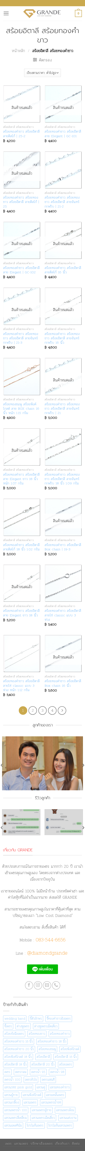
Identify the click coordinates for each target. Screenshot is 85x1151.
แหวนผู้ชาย (11, 1094)
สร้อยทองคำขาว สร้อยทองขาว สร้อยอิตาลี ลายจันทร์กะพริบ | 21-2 (62, 202)
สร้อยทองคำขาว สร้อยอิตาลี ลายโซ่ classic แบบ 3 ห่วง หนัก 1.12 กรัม (21, 685)
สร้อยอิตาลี (43, 1056)
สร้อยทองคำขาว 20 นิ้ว (19, 1049)
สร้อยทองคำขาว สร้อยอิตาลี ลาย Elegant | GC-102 (21, 270)
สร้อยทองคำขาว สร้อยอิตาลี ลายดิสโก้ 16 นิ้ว (63, 270)
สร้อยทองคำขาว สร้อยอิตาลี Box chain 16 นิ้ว (63, 683)
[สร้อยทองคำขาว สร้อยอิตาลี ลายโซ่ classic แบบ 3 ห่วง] (63, 583)
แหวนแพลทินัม (13, 1125)
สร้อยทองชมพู (47, 1049)
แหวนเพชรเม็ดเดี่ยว (43, 1117)
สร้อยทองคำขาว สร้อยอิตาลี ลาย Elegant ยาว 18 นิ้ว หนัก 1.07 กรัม (21, 479)
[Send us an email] (47, 985)
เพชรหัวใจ (31, 1079)
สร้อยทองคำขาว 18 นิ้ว (52, 1041)
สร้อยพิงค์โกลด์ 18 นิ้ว (18, 1056)
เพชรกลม (20, 1071)
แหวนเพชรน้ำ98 (51, 1102)
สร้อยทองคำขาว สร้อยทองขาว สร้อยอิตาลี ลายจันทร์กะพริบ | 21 (62, 408)
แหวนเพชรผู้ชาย (41, 1110)
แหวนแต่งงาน (68, 1117)
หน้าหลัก (18, 51)
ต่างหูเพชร (23, 1026)
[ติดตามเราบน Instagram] (38, 985)
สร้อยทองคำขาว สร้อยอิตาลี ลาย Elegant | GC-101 (63, 133)
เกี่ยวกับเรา (62, 1143)
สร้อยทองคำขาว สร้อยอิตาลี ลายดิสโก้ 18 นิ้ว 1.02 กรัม (21, 547)
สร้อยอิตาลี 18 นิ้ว (15, 1064)
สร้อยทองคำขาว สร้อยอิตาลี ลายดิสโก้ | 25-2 (21, 133)
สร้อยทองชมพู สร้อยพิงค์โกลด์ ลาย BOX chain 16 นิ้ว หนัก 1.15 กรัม (21, 408)
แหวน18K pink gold (18, 1087)
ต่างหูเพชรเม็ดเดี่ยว (46, 1026)
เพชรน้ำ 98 (57, 1071)
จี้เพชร (8, 1026)
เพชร (7, 1071)
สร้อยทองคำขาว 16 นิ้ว (18, 1041)
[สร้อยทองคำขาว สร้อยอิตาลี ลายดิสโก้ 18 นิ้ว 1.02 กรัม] (21, 517)
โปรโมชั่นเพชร (35, 1125)
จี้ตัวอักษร (36, 1018)
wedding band (14, 1018)
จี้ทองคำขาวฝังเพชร (59, 1018)
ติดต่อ (76, 1143)
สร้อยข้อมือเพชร (14, 1033)
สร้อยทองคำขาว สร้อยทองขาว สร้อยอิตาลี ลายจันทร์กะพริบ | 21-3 (20, 338)
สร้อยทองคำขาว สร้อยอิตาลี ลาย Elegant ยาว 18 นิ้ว (21, 612)
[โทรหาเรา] (56, 985)
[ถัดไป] (62, 710)
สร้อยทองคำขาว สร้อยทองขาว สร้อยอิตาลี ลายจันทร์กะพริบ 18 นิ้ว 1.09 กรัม (62, 479)
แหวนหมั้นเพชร (55, 1094)
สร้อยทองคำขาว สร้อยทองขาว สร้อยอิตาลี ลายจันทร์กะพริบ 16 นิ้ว (62, 338)
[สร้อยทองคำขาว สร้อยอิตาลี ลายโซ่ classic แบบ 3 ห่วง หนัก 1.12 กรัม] (21, 653)
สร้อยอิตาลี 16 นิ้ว (66, 1056)
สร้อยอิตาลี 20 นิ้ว (42, 1064)
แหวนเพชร (30, 1102)
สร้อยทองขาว (37, 1033)
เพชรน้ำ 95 (38, 1071)
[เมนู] (6, 13)
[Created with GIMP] (42, 828)
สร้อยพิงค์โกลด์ (70, 1049)
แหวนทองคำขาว (60, 1087)
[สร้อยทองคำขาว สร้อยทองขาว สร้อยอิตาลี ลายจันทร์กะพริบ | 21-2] (63, 170)
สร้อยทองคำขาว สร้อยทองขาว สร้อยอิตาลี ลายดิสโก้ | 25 (21, 202)
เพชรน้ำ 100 (12, 1079)
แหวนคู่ (41, 1087)
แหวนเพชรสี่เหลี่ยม (15, 1117)
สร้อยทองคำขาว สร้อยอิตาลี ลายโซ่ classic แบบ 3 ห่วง (63, 615)
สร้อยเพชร (65, 1064)
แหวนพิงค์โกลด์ (32, 1094)
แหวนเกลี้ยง (11, 1102)
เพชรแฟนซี (48, 1079)
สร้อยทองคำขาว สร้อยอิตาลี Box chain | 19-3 (63, 547)
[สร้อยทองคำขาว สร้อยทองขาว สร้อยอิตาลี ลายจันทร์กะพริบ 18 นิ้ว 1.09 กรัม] (63, 447)
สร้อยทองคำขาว (60, 1033)
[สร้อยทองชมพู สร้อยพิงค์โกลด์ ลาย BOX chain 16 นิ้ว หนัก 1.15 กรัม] (21, 376)
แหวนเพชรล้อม (65, 1110)
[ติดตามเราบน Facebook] (29, 985)
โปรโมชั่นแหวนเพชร (60, 1125)
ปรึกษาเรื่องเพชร (42, 1143)
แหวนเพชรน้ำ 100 (15, 1110)
